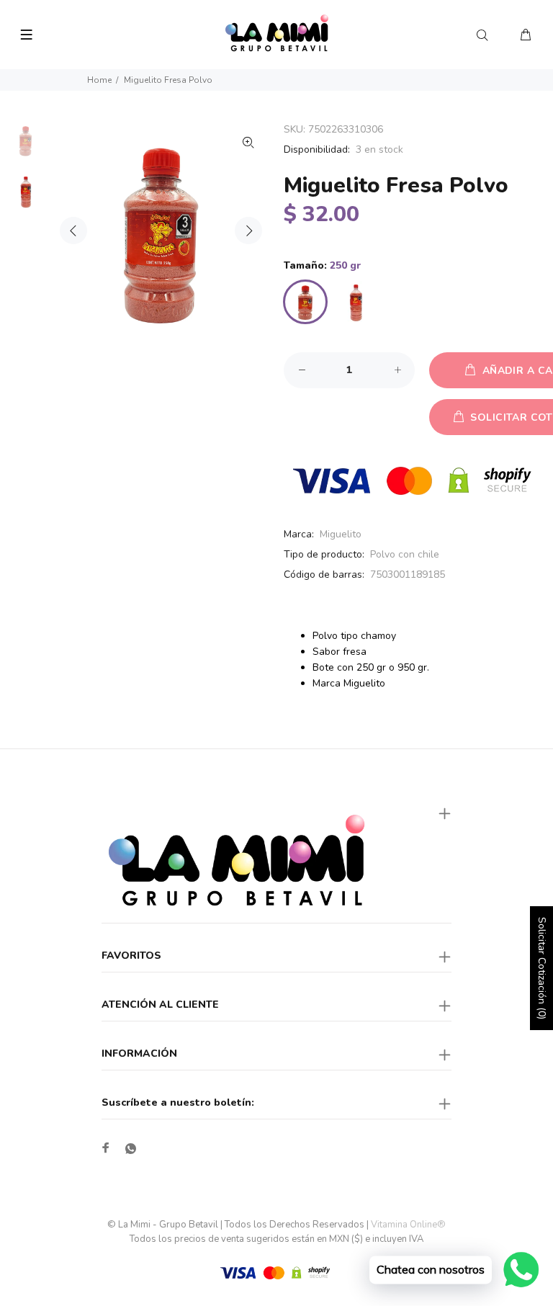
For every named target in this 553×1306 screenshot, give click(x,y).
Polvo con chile (404, 554)
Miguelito (340, 534)
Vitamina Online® (408, 1224)
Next (248, 230)
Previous (73, 230)
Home (99, 80)
